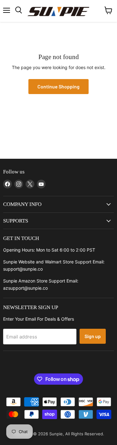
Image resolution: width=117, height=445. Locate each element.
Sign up (93, 336)
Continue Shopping (58, 86)
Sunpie (56, 433)
